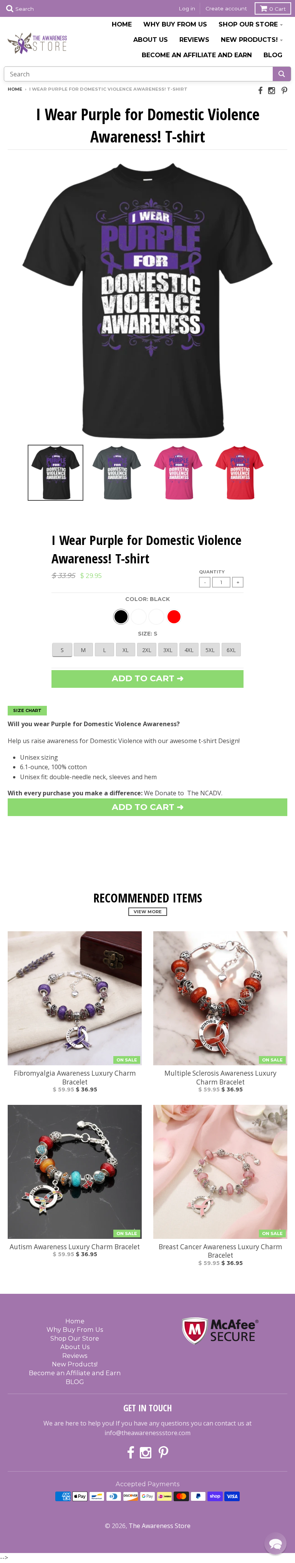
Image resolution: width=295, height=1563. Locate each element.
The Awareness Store (160, 1526)
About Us (150, 39)
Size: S (147, 633)
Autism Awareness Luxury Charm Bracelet (75, 1247)
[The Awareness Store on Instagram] (272, 90)
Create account (226, 8)
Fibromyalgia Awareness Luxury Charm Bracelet (75, 1077)
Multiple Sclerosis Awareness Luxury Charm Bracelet (220, 1077)
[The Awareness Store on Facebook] (260, 90)
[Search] (282, 74)
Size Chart (27, 710)
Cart (277, 9)
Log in (187, 8)
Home (122, 24)
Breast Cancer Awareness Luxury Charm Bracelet (220, 1251)
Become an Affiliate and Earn (197, 55)
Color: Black (147, 599)
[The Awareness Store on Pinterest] (284, 90)
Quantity (212, 572)
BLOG (273, 55)
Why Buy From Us (175, 24)
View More (148, 911)
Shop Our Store (248, 24)
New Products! (249, 39)
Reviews (194, 39)
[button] (275, 1543)
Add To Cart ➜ (148, 807)
